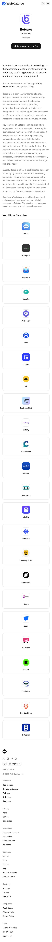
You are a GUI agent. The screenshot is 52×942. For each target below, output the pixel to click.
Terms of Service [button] (10, 928)
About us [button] (6, 888)
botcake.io (26, 33)
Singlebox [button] (7, 801)
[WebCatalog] (5, 751)
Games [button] (5, 817)
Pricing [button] (6, 856)
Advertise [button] (7, 845)
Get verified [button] (7, 836)
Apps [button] (5, 813)
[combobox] (14, 764)
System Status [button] (9, 876)
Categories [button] (7, 821)
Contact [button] (6, 864)
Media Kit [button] (7, 896)
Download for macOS (27, 46)
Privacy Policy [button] (9, 912)
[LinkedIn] (8, 759)
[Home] (13, 4)
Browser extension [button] (10, 789)
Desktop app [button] (8, 785)
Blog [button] (4, 868)
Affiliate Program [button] (10, 872)
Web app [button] (6, 793)
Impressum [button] (7, 936)
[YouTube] (12, 759)
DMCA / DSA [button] (8, 932)
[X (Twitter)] (4, 759)
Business (26, 37)
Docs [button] (5, 860)
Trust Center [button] (8, 908)
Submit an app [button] (9, 841)
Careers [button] (6, 892)
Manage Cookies (9, 769)
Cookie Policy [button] (8, 916)
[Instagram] (16, 759)
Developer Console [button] (11, 832)
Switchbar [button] (7, 797)
